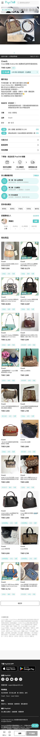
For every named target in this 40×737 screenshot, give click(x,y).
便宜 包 (11, 636)
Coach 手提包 (5, 628)
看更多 (20, 603)
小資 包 (16, 636)
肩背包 (12, 209)
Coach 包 (12, 628)
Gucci (8, 696)
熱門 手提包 (20, 634)
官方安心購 (12, 693)
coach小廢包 (4, 620)
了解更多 (36, 175)
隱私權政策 (24, 704)
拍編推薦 (14, 712)
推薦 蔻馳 (27, 633)
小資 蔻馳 (7, 633)
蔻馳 (7, 626)
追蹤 (35, 221)
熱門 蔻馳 (14, 633)
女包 (9, 112)
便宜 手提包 (4, 634)
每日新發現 (4, 693)
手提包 (20, 209)
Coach (10, 118)
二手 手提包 (34, 633)
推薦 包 (32, 636)
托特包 (29, 209)
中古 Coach (17, 631)
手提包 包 (14, 629)
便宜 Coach (29, 629)
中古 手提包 (27, 634)
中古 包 (27, 636)
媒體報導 (21, 712)
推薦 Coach (25, 631)
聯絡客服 (10, 704)
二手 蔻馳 (31, 631)
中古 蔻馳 (20, 633)
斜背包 (15, 112)
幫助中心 (4, 704)
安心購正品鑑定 (6, 712)
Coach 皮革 (32, 626)
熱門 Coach (9, 631)
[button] (6, 228)
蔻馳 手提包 (26, 628)
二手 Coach (21, 629)
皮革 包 (8, 629)
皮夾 (26, 693)
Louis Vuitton (15, 696)
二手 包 (6, 636)
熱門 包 (21, 636)
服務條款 (17, 704)
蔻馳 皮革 (19, 628)
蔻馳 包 (33, 628)
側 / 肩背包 (20, 693)
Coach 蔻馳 (24, 626)
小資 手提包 (12, 634)
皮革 (11, 626)
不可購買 (32, 733)
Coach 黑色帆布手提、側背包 (29, 624)
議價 (19, 733)
